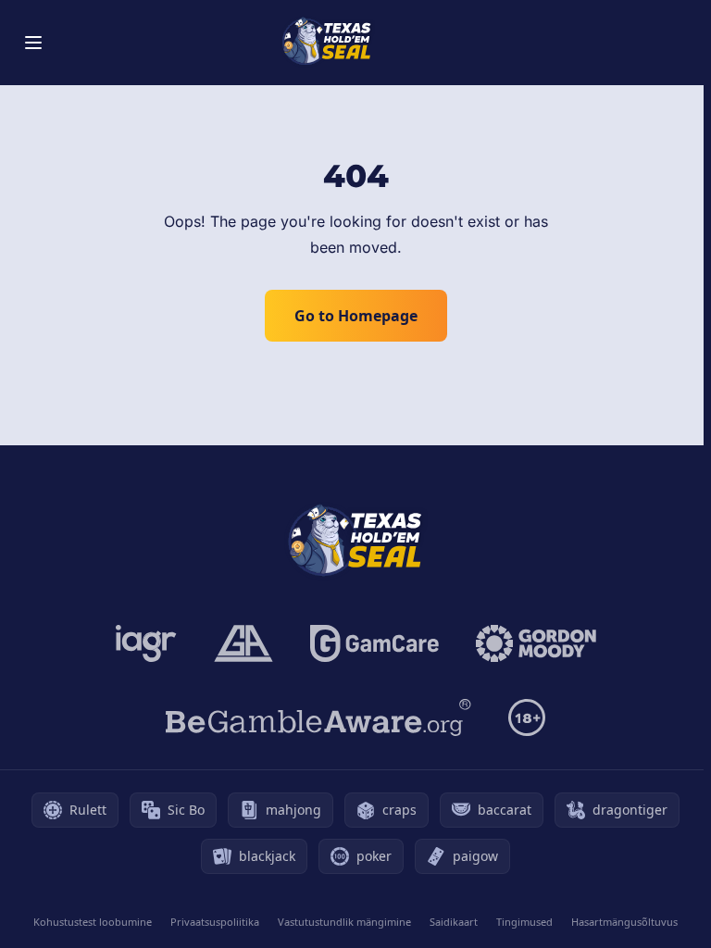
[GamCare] (374, 643)
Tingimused (524, 922)
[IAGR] (146, 643)
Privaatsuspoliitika (214, 922)
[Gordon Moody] (536, 643)
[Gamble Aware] (318, 717)
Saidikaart (454, 922)
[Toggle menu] (33, 42)
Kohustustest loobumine (92, 922)
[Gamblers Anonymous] (243, 643)
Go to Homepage (356, 316)
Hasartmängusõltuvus (624, 922)
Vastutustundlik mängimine (344, 922)
